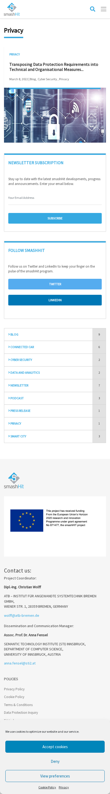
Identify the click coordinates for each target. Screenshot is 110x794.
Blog (14, 334)
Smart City (18, 436)
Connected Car (22, 347)
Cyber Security (21, 360)
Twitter (55, 284)
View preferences (55, 776)
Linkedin (55, 300)
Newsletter (19, 385)
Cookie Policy (47, 787)
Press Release (20, 411)
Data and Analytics (25, 372)
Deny (55, 761)
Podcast (17, 398)
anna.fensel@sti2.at (20, 663)
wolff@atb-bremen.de (21, 615)
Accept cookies (55, 746)
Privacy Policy (14, 689)
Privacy (64, 787)
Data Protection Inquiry (21, 712)
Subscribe (55, 218)
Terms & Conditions (18, 705)
